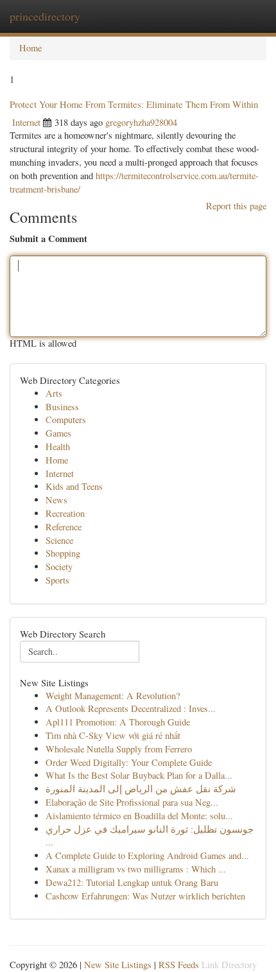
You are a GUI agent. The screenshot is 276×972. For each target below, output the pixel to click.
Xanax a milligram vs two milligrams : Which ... (136, 869)
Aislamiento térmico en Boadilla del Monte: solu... (139, 816)
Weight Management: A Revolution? (113, 696)
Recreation (65, 513)
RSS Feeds (179, 965)
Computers (66, 419)
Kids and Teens (74, 486)
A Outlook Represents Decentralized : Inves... (131, 708)
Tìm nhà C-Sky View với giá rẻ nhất (113, 735)
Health (58, 446)
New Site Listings (117, 965)
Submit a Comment (48, 238)
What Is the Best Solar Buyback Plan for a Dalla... (139, 775)
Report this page (236, 206)
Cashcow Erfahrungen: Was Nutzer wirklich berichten (145, 896)
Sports (57, 580)
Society (59, 566)
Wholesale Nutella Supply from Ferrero (119, 749)
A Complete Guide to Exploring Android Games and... (147, 855)
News (56, 500)
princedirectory (45, 16)
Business (62, 407)
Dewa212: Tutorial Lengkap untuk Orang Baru (132, 882)
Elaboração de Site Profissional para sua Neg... (132, 802)
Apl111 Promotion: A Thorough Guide (118, 722)
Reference (64, 527)
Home (30, 48)
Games (58, 433)
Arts (54, 393)
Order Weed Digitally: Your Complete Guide (129, 762)
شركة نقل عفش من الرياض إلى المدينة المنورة (141, 789)
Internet (26, 122)
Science (59, 540)
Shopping (63, 553)
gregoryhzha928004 (141, 122)
